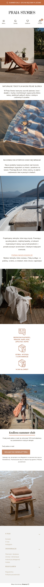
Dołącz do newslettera (16, 452)
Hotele (7, 562)
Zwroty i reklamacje (12, 557)
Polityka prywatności (12, 574)
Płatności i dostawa (12, 554)
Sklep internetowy (19, 584)
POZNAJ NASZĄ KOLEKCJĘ (22, 255)
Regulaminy (9, 572)
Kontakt (8, 539)
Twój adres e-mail (8, 446)
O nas (7, 542)
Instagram (8, 544)
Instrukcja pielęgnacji (12, 559)
